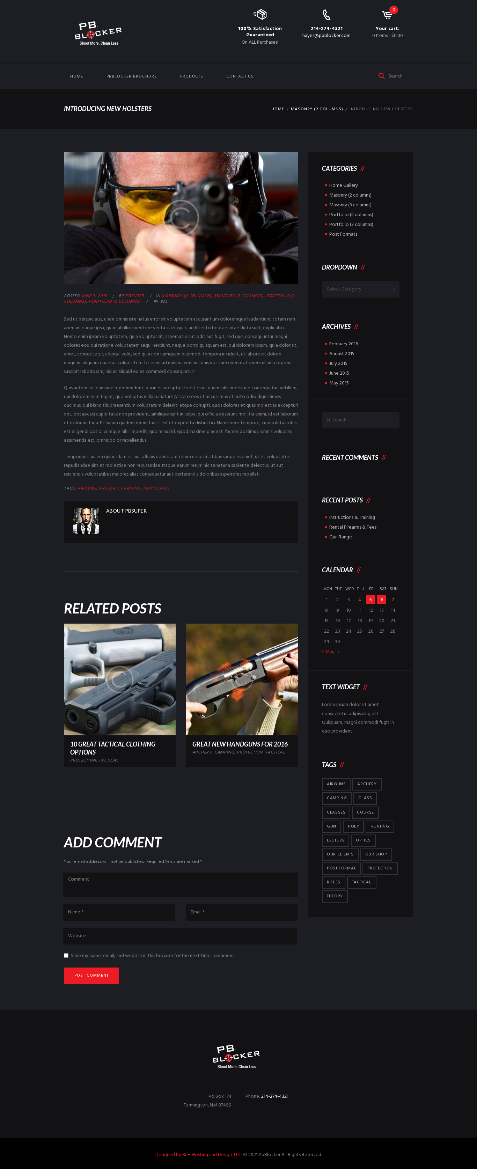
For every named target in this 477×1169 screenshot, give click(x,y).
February (343, 344)
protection (156, 488)
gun (331, 826)
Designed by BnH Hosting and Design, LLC (198, 1155)
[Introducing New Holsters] (181, 218)
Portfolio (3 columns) (115, 301)
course (365, 812)
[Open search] (382, 75)
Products (191, 76)
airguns (87, 488)
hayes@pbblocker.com (326, 36)
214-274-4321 (327, 29)
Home (76, 76)
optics (363, 840)
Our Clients (340, 854)
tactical (108, 760)
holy (353, 826)
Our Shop (376, 854)
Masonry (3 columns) (239, 296)
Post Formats (343, 234)
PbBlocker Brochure (132, 76)
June (339, 373)
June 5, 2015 (94, 296)
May (339, 383)
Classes (336, 812)
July (338, 364)
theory (335, 896)
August (341, 354)
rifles (333, 882)
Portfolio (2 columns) (351, 215)
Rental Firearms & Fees (352, 527)
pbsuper (134, 296)
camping (131, 488)
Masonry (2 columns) (317, 109)
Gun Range (340, 537)
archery (108, 488)
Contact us (240, 76)
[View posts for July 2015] (338, 651)
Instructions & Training (352, 518)
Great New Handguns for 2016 (240, 744)
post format (341, 868)
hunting (379, 826)
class (365, 798)
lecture (335, 840)
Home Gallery (343, 186)
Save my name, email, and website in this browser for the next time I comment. (153, 956)
